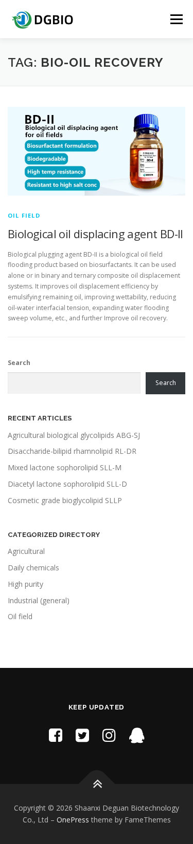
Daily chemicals (33, 567)
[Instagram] (109, 734)
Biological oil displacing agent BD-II (95, 233)
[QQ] (137, 734)
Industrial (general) (38, 600)
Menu (175, 19)
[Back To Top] (96, 783)
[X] (82, 734)
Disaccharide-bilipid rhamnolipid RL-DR (72, 451)
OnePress (73, 819)
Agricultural (26, 551)
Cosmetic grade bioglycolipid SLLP (65, 500)
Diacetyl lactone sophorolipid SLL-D (67, 484)
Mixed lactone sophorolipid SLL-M (64, 467)
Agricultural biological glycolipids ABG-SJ (74, 435)
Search (19, 362)
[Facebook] (55, 734)
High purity (25, 584)
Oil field (24, 215)
